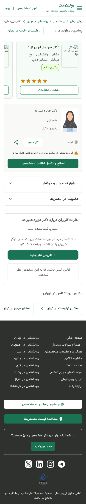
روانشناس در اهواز (27, 379)
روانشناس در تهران (26, 337)
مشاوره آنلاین (73, 358)
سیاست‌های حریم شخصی (65, 372)
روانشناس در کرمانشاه (24, 386)
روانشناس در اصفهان (25, 344)
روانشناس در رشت (26, 372)
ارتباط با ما (75, 386)
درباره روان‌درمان (71, 379)
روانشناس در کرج (27, 365)
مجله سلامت (74, 365)
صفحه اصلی (74, 337)
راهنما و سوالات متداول (67, 344)
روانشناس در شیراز (26, 351)
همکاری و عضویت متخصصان (63, 351)
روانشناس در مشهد (26, 358)
